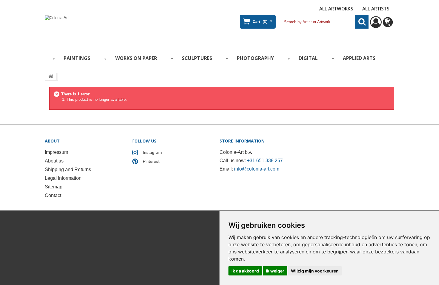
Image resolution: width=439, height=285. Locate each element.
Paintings (77, 58)
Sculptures (197, 58)
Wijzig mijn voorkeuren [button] (315, 270)
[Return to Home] (50, 76)
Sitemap (53, 186)
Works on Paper (136, 58)
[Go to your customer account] (376, 25)
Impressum (56, 152)
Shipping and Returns (68, 169)
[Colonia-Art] (103, 29)
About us (54, 160)
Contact (53, 195)
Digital (308, 58)
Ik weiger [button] (275, 270)
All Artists (375, 8)
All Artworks (336, 8)
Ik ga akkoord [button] (245, 270)
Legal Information (63, 178)
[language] (388, 25)
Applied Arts (359, 58)
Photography (255, 58)
